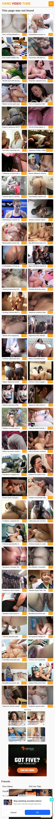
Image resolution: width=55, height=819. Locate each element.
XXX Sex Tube (35, 786)
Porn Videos (8, 786)
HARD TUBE (16, 3)
